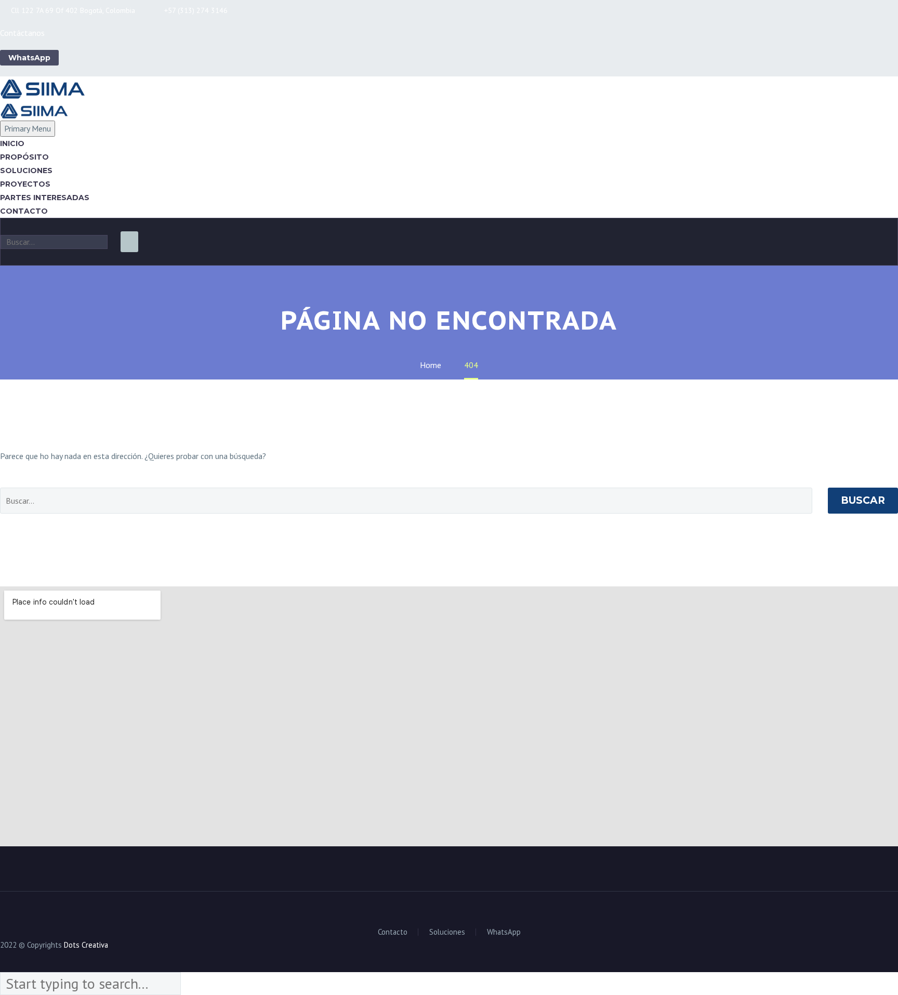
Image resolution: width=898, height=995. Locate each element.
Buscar (863, 500)
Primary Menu (27, 128)
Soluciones (447, 932)
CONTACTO (24, 211)
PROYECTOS (25, 184)
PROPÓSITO (24, 157)
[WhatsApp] (34, 22)
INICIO (12, 143)
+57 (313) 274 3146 (196, 10)
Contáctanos (22, 33)
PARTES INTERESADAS (44, 197)
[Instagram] (20, 22)
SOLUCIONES (26, 170)
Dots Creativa (86, 945)
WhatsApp (29, 57)
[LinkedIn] (7, 22)
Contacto (392, 932)
